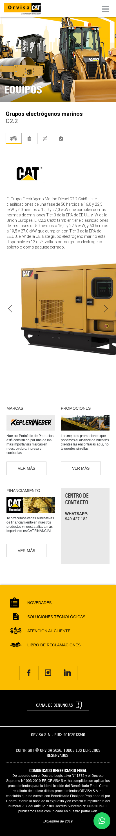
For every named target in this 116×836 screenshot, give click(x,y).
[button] (101, 820)
